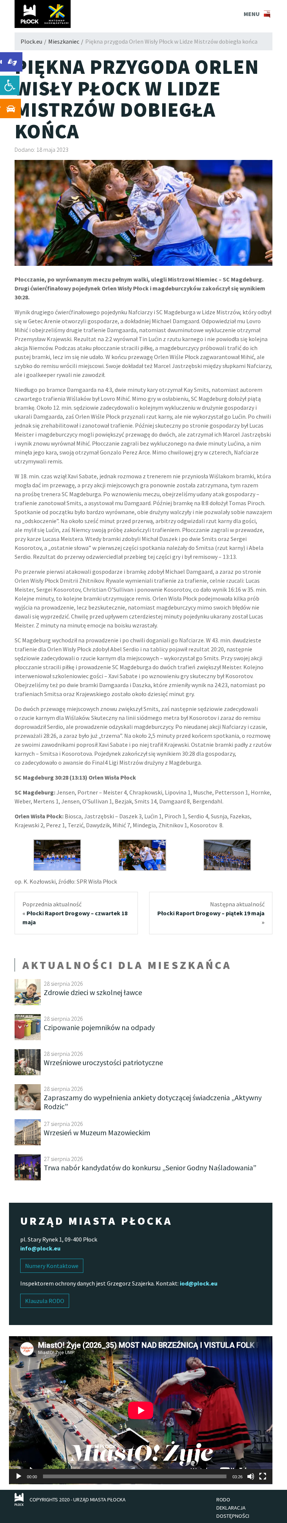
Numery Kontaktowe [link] (51, 1265)
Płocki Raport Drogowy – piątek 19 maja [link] (211, 913)
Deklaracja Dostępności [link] (232, 1511)
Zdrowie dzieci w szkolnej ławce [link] (93, 992)
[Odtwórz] (18, 1476)
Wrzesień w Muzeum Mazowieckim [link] (97, 1132)
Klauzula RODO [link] (44, 1301)
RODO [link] (223, 1499)
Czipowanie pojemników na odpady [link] (99, 1027)
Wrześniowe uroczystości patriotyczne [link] (103, 1062)
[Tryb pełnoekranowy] (262, 1476)
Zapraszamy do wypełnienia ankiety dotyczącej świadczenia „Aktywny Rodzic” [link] (153, 1102)
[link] (9, 85)
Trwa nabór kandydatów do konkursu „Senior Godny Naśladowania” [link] (150, 1167)
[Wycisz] (250, 1476)
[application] (140, 1410)
